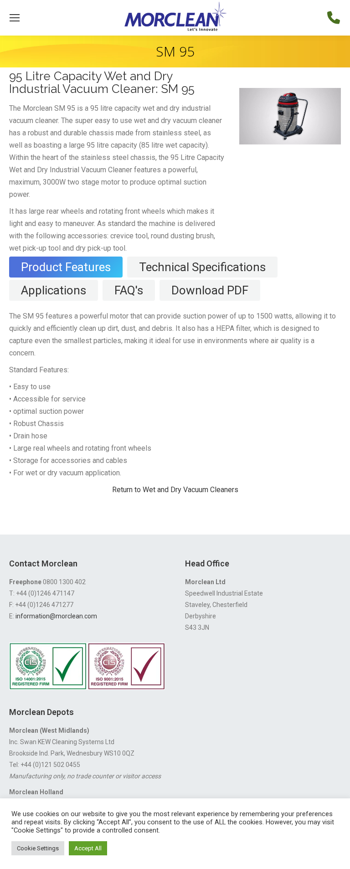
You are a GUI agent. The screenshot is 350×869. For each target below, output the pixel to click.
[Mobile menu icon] (14, 17)
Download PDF (209, 290)
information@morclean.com (56, 616)
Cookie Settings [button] (38, 848)
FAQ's (128, 290)
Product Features (66, 267)
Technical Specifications (202, 267)
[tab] (66, 267)
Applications (53, 290)
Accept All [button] (88, 848)
